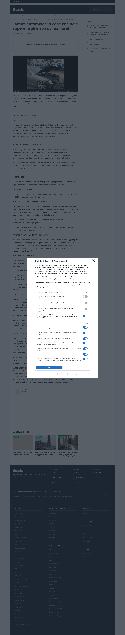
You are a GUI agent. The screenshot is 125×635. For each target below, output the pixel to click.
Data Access (62, 374)
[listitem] (62, 292)
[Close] (94, 261)
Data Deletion (52, 374)
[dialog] (62, 318)
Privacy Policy (73, 374)
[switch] (85, 296)
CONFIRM (49, 367)
